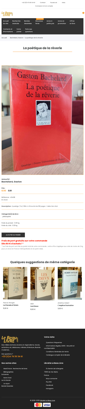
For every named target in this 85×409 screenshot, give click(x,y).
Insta (63, 3)
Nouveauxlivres (39, 21)
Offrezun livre (72, 22)
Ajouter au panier (13, 235)
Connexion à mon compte (44, 6)
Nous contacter (51, 379)
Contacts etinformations (8, 30)
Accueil (4, 38)
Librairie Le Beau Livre (47, 400)
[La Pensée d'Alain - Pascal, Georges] (15, 283)
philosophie (7, 216)
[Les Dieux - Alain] (42, 283)
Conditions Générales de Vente (57, 352)
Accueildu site (6, 22)
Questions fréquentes (53, 342)
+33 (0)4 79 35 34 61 (28, 3)
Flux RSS (48, 382)
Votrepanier (19, 30)
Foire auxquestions (29, 30)
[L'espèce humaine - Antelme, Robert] (70, 283)
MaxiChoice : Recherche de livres (15, 369)
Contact (42, 3)
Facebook (53, 3)
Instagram (49, 388)
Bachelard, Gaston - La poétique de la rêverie (26, 38)
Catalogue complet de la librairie (57, 355)
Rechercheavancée (16, 22)
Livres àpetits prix (50, 22)
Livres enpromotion (62, 22)
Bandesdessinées (28, 22)
